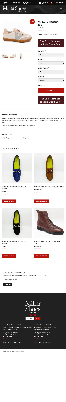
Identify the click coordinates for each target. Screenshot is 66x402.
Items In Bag (47, 3)
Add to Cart (51, 90)
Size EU (40, 59)
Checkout (59, 3)
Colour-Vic (41, 51)
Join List (8, 285)
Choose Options (9, 201)
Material (41, 76)
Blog (37, 319)
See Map (6, 339)
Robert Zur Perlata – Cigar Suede (49, 186)
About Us (5, 3)
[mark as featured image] (5, 56)
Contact (16, 3)
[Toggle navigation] (60, 9)
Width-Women (43, 68)
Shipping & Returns (27, 3)
